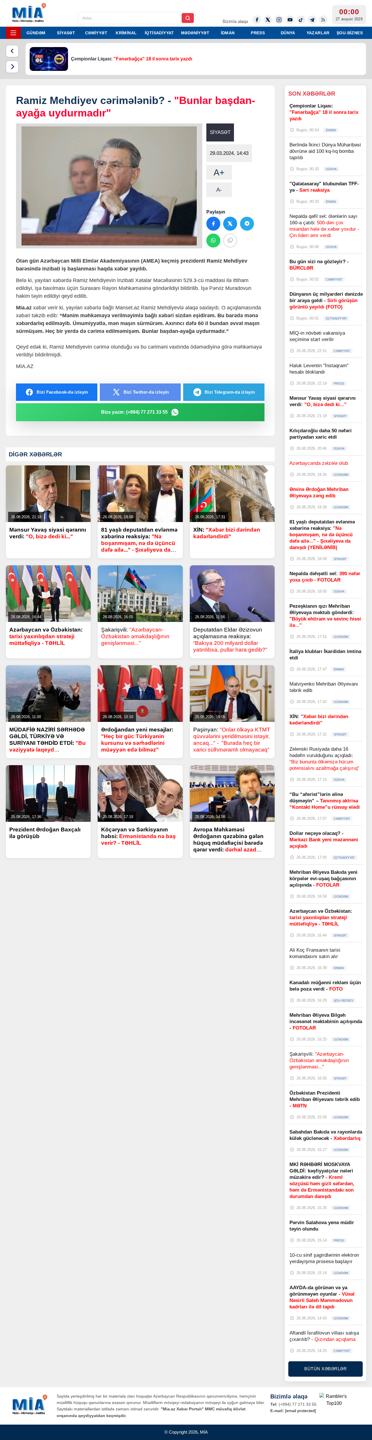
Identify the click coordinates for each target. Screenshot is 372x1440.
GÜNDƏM (35, 33)
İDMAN (228, 33)
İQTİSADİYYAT (159, 33)
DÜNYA (288, 33)
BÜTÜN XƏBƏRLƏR (325, 1368)
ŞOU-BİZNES (350, 33)
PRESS (258, 33)
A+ (219, 172)
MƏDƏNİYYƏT (195, 33)
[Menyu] (13, 33)
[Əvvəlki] (12, 51)
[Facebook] (257, 19)
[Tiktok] (301, 19)
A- (219, 189)
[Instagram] (279, 19)
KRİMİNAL (126, 33)
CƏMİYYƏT (96, 33)
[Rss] (323, 19)
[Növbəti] (12, 67)
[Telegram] (312, 19)
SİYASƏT (66, 33)
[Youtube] (290, 19)
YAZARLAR (318, 33)
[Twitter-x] (268, 19)
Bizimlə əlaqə (235, 21)
